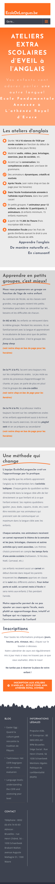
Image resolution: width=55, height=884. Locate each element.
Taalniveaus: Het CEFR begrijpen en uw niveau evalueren (14, 765)
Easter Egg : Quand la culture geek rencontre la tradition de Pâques (12, 739)
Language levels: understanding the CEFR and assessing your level (14, 789)
